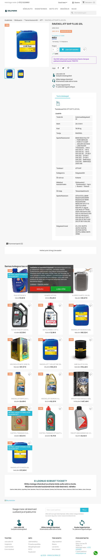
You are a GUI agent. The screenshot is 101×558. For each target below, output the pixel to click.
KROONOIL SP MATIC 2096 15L (20, 364)
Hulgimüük (8, 544)
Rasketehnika (41, 9)
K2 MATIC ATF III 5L (50, 295)
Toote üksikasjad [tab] (62, 96)
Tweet (63, 68)
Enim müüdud (9, 549)
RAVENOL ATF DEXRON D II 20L (81, 330)
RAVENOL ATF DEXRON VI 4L (50, 399)
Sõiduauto (28, 9)
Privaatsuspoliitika (34, 544)
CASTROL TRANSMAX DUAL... (19, 433)
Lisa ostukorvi (70, 49)
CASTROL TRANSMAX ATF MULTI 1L (50, 433)
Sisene (54, 544)
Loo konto (55, 547)
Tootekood (59, 109)
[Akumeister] (50, 500)
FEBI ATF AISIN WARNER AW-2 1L (81, 433)
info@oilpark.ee (81, 553)
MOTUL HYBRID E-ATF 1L (50, 330)
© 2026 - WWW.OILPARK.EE (50, 555)
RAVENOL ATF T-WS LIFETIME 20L (50, 364)
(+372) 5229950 (23, 2)
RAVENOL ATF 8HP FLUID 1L (20, 399)
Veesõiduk (64, 9)
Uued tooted (9, 547)
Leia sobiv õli (9, 542)
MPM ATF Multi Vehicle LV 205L (81, 399)
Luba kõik (60, 289)
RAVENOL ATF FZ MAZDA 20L (20, 467)
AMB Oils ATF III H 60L (81, 364)
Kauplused (32, 552)
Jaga (58, 68)
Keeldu (40, 289)
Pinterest (68, 68)
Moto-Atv (53, 9)
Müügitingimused (34, 547)
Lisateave (33, 284)
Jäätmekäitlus (33, 542)
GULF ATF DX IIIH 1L (20, 295)
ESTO (30, 549)
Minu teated (56, 549)
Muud (74, 9)
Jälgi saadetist (57, 542)
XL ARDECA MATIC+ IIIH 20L (81, 295)
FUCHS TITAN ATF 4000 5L (20, 330)
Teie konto (56, 538)
